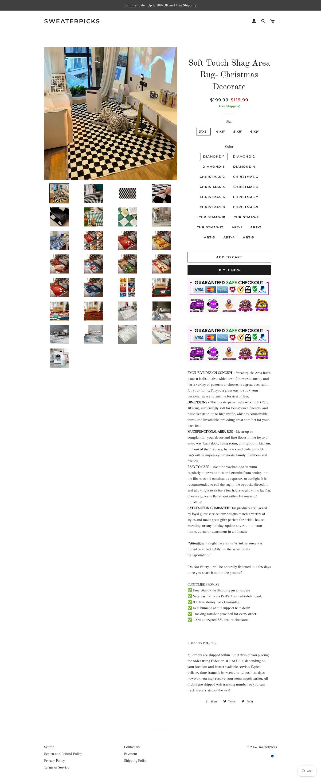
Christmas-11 (247, 217)
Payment (130, 754)
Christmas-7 (245, 197)
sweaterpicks (72, 21)
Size (229, 121)
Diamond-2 (244, 156)
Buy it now (229, 270)
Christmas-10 (212, 217)
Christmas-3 (245, 176)
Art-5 (248, 237)
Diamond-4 (244, 166)
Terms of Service (56, 767)
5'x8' (237, 131)
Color (229, 146)
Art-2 (256, 227)
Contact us (132, 747)
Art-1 (237, 227)
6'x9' (254, 131)
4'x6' (220, 131)
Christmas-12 (210, 227)
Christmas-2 (212, 176)
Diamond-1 (214, 156)
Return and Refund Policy (63, 754)
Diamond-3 (214, 166)
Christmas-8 (212, 207)
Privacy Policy (54, 760)
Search (49, 747)
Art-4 (229, 237)
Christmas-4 (212, 187)
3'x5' (203, 131)
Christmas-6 (212, 197)
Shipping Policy (135, 760)
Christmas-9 (245, 207)
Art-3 (209, 237)
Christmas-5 (245, 187)
